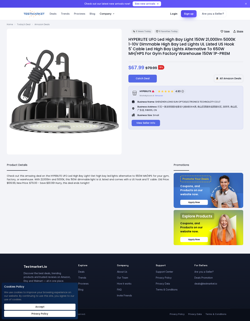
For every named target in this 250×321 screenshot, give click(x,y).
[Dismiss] (246, 3)
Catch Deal (143, 78)
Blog (92, 13)
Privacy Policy (164, 277)
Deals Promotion (203, 277)
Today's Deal (23, 24)
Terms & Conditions (167, 289)
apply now (194, 202)
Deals (53, 13)
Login (173, 13)
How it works (124, 283)
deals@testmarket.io (205, 283)
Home (10, 24)
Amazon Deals (42, 24)
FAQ (119, 289)
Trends (65, 13)
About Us (122, 271)
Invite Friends (124, 295)
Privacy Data (163, 283)
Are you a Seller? (213, 13)
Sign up (189, 13)
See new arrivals (145, 3)
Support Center (164, 271)
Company (106, 13)
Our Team (122, 277)
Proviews (79, 13)
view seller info (145, 123)
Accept (39, 306)
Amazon (159, 95)
